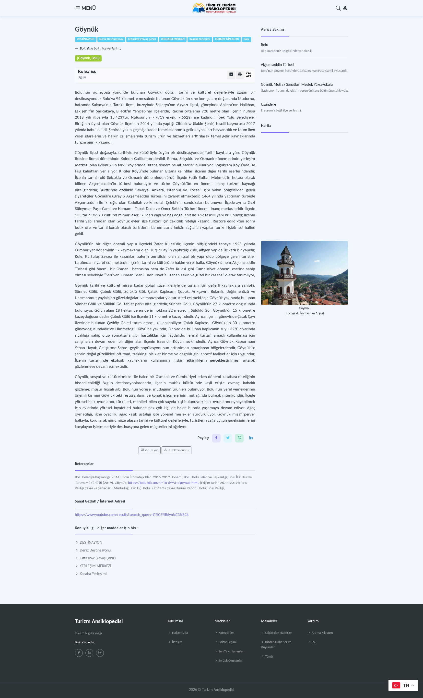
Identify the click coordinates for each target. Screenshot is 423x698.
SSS (313, 642)
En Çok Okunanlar (230, 661)
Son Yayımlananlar (231, 651)
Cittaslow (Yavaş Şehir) (97, 558)
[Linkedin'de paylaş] (251, 438)
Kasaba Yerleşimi (93, 574)
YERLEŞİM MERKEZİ (95, 566)
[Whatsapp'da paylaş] (239, 438)
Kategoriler (226, 633)
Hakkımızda (179, 633)
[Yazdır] (240, 75)
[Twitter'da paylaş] (227, 438)
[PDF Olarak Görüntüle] (231, 75)
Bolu (264, 45)
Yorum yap (151, 450)
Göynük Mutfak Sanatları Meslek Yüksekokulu (297, 85)
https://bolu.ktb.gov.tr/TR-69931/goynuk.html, (163, 483)
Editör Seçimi (227, 642)
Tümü (268, 657)
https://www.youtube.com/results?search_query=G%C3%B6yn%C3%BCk (131, 515)
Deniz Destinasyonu (95, 550)
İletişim (176, 642)
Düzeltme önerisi (178, 450)
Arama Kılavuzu (322, 633)
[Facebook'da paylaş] (216, 438)
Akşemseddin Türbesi (277, 65)
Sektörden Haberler (278, 633)
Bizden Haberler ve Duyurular (276, 644)
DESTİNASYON (90, 543)
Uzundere (268, 105)
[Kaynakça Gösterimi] (249, 75)
